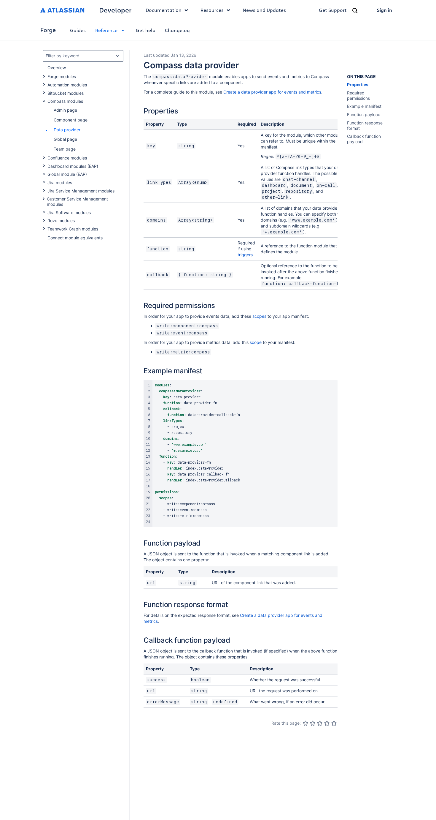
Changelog (177, 30)
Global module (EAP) (67, 174)
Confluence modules (67, 157)
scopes (259, 316)
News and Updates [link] (264, 10)
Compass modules (65, 101)
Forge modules (61, 76)
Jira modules (59, 182)
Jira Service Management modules (80, 190)
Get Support (333, 10)
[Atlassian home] (62, 10)
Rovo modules (61, 220)
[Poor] (312, 723)
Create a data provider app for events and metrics (272, 91)
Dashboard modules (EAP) (72, 166)
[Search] (355, 10)
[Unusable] (305, 723)
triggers (245, 254)
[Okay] (319, 723)
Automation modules (67, 84)
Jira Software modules (69, 212)
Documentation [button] (164, 10)
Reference (106, 30)
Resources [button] (212, 10)
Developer (115, 10)
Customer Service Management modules (77, 201)
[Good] (326, 723)
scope (256, 342)
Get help (145, 30)
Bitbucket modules (65, 93)
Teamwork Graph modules (72, 228)
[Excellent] (334, 723)
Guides (78, 30)
